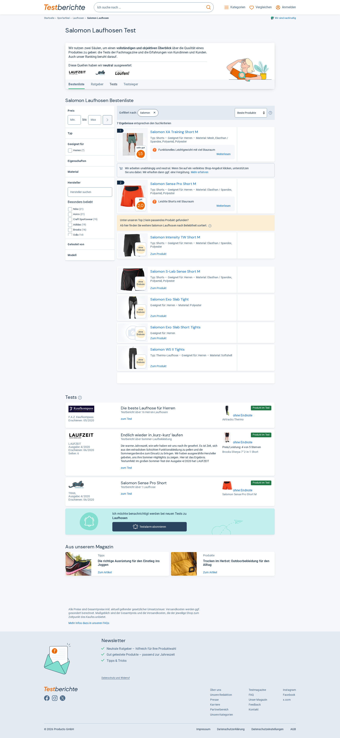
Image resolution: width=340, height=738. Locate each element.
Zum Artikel (105, 572)
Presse (214, 699)
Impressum (203, 729)
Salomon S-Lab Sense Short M (175, 271)
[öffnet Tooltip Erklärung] (270, 112)
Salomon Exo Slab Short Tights (175, 327)
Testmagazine (257, 689)
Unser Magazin (258, 699)
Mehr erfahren (199, 172)
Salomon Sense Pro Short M (173, 183)
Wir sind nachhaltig (285, 18)
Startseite (49, 18)
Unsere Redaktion (221, 694)
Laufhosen (78, 18)
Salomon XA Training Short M (174, 132)
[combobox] (149, 7)
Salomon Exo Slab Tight (169, 299)
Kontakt (254, 709)
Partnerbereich (219, 709)
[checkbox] (78, 150)
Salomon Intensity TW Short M (175, 237)
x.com (286, 699)
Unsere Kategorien (221, 714)
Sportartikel (63, 18)
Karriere (215, 704)
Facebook (289, 694)
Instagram (289, 689)
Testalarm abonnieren (153, 526)
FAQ (251, 694)
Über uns (215, 689)
